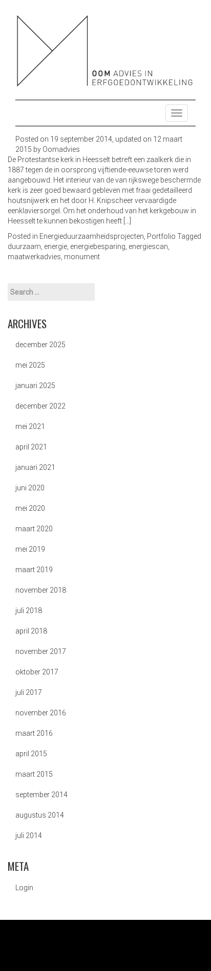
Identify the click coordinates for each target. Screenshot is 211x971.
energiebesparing (97, 246)
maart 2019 (34, 570)
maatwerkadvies (34, 257)
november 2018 (40, 590)
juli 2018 (28, 610)
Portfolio (161, 236)
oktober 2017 (36, 672)
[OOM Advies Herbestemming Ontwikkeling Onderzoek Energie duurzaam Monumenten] (105, 50)
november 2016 (40, 713)
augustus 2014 (39, 815)
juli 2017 (28, 692)
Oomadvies (61, 149)
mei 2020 (30, 508)
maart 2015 (34, 774)
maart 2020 (34, 529)
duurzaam (24, 246)
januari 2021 (35, 467)
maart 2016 (34, 733)
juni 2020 (30, 488)
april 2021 (31, 447)
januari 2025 (35, 385)
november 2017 (40, 651)
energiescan (148, 246)
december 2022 (40, 406)
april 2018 (31, 631)
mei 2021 (30, 426)
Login (24, 888)
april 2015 (31, 754)
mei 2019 (30, 549)
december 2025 (40, 345)
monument (82, 257)
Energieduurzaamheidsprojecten (91, 236)
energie (55, 246)
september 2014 (41, 795)
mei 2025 (30, 365)
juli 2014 (28, 835)
